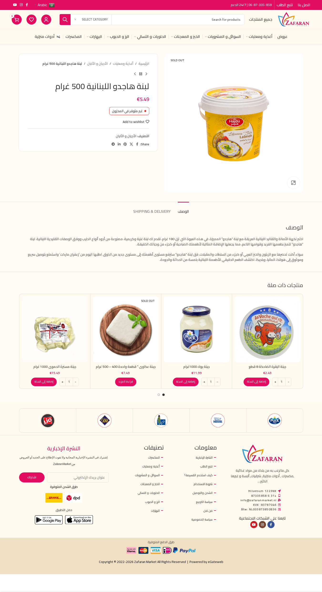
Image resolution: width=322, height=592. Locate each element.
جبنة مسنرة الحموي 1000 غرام (54, 367)
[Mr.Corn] (161, 420)
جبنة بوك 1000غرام (196, 367)
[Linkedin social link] (119, 144)
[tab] (183, 209)
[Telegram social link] (113, 144)
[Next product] (135, 74)
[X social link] (131, 144)
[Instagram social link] (21, 5)
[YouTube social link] (15, 5)
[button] (256, 382)
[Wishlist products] (31, 19)
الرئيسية (143, 63)
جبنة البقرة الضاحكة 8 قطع (267, 367)
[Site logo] (293, 19)
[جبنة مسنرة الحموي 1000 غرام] (55, 329)
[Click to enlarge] (293, 183)
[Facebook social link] (27, 5)
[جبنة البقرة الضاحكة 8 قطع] (268, 329)
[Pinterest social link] (125, 144)
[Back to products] (140, 74)
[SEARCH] (65, 19)
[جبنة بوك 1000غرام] (197, 329)
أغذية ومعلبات (123, 63)
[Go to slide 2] (159, 395)
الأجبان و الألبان (97, 63)
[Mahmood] (104, 420)
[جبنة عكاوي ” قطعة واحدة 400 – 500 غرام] (126, 329)
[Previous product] (146, 74)
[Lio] (48, 420)
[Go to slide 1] (163, 395)
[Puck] (274, 420)
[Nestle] (218, 420)
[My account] (46, 19)
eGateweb (215, 562)
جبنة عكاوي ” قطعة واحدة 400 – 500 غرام (126, 367)
